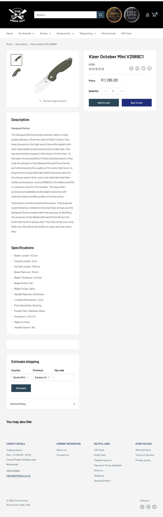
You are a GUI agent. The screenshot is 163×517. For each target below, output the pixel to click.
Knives (44, 33)
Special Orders (102, 480)
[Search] (101, 14)
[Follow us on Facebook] (142, 507)
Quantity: (94, 90)
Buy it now (136, 102)
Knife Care (100, 454)
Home (9, 33)
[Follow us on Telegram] (154, 507)
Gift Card (126, 33)
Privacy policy (143, 460)
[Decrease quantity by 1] (104, 91)
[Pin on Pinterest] (137, 68)
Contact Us (63, 454)
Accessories (64, 33)
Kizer (92, 64)
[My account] (147, 15)
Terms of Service (144, 454)
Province (38, 370)
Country (15, 370)
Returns (98, 470)
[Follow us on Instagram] (148, 507)
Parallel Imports (103, 460)
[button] (97, 68)
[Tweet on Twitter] (143, 68)
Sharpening (86, 33)
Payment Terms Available (108, 465)
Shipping (99, 475)
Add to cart (104, 102)
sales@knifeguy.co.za (18, 475)
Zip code (59, 370)
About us (62, 449)
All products (21, 44)
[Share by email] (149, 68)
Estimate (21, 388)
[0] (154, 15)
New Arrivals (109, 33)
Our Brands (24, 33)
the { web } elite (23, 505)
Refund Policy (18, 403)
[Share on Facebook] (131, 68)
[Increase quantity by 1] (121, 91)
